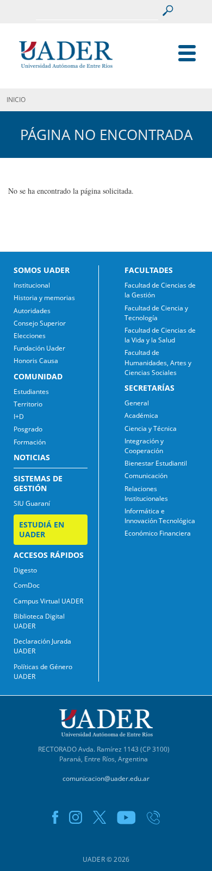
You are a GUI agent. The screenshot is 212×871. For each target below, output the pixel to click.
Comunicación (145, 475)
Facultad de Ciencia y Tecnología (156, 312)
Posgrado (28, 429)
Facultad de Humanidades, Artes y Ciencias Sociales (157, 362)
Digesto (25, 570)
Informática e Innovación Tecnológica (159, 515)
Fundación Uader (39, 348)
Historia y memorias (44, 297)
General (136, 403)
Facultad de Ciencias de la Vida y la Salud (160, 335)
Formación (30, 442)
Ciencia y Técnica (150, 428)
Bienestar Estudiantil (155, 463)
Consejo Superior (40, 323)
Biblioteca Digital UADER (39, 621)
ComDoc (27, 585)
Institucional (32, 285)
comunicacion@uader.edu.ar (106, 778)
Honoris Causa (36, 360)
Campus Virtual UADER (48, 601)
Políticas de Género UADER (43, 671)
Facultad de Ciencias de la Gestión (160, 290)
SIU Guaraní (32, 503)
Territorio (28, 404)
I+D (19, 416)
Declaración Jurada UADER (42, 646)
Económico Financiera (157, 533)
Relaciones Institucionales (146, 493)
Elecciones (30, 335)
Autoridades (32, 310)
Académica (141, 415)
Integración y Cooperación (144, 445)
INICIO (16, 99)
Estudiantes (31, 391)
